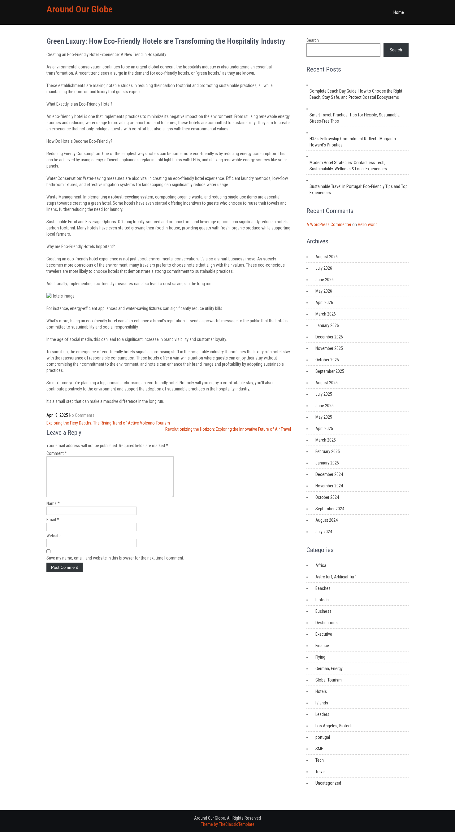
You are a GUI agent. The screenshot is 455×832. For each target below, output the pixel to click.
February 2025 (327, 451)
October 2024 (327, 497)
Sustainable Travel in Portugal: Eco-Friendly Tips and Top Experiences (359, 189)
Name (53, 503)
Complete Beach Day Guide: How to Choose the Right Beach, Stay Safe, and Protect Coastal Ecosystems (356, 94)
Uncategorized (328, 783)
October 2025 (327, 359)
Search (312, 40)
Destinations (326, 622)
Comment (56, 453)
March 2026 (325, 313)
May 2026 (323, 291)
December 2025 (329, 336)
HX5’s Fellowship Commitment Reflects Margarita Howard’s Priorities (353, 141)
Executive (323, 634)
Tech (319, 760)
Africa (320, 565)
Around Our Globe (79, 9)
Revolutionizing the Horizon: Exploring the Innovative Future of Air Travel (228, 429)
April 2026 (324, 302)
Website (53, 535)
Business (323, 611)
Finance (322, 645)
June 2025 (324, 405)
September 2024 (329, 508)
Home (398, 12)
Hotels (321, 691)
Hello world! (368, 224)
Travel (320, 771)
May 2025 (323, 417)
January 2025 (327, 462)
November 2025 (329, 348)
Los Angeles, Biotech (334, 725)
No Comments (81, 415)
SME (319, 748)
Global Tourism (328, 679)
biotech (322, 599)
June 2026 (324, 279)
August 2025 (326, 382)
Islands (321, 702)
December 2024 (329, 474)
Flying (320, 657)
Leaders (322, 714)
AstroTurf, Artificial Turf (335, 576)
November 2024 (329, 485)
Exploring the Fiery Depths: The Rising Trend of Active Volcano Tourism (108, 422)
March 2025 (325, 440)
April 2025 (324, 428)
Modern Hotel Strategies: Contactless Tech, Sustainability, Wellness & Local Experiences (348, 165)
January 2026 (327, 325)
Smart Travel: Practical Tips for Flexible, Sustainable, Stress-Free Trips (355, 118)
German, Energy (329, 668)
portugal (322, 737)
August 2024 (326, 520)
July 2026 (323, 268)
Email (52, 519)
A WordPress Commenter (328, 224)
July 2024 (323, 531)
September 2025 (329, 371)
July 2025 (323, 394)
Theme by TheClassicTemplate (227, 824)
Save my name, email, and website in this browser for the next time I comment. (115, 557)
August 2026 (326, 256)
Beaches (323, 588)
